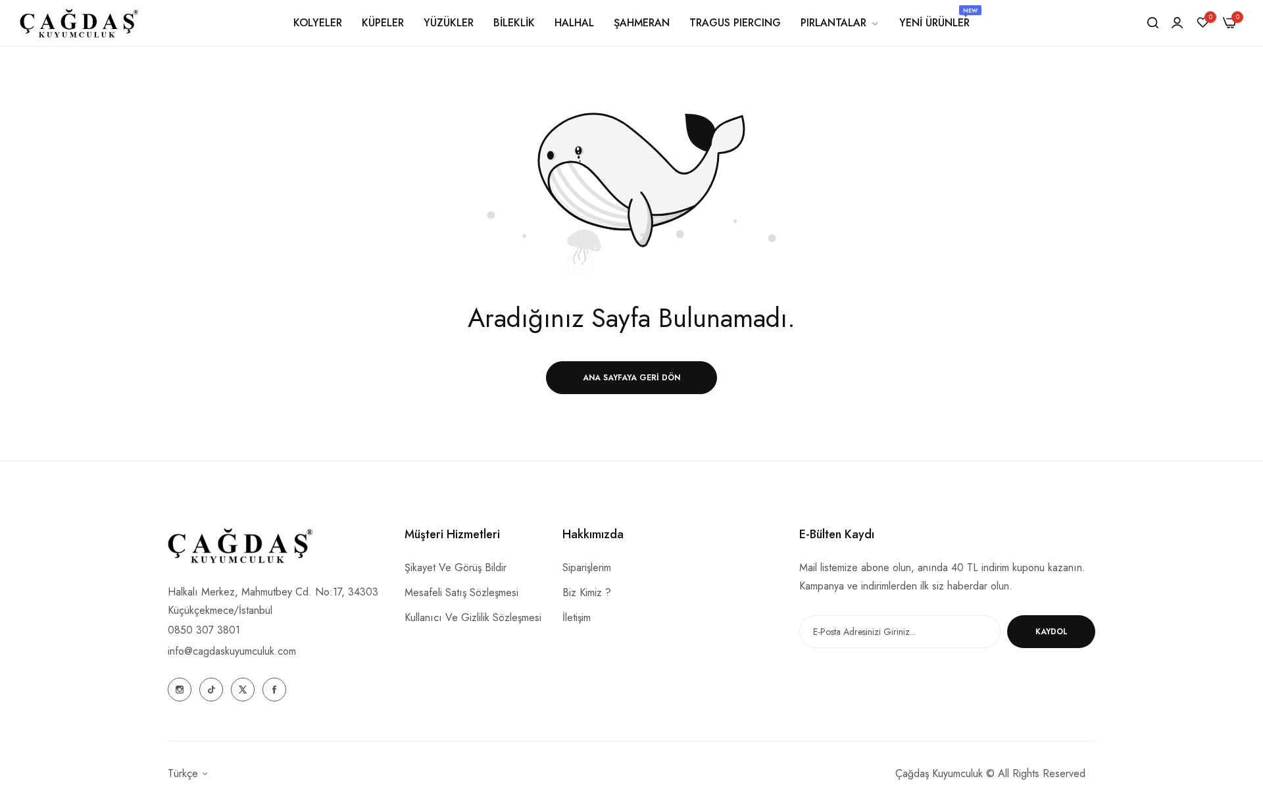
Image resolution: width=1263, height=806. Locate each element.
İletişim (576, 617)
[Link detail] (179, 689)
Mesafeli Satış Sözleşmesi (461, 592)
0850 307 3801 (204, 630)
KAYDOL (1051, 632)
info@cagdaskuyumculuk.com (232, 651)
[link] (840, 23)
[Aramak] (1152, 23)
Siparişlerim (586, 567)
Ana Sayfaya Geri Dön (631, 378)
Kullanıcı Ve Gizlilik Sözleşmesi (473, 617)
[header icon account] (1177, 23)
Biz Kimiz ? (586, 592)
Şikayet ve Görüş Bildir (456, 567)
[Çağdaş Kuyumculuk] (79, 23)
